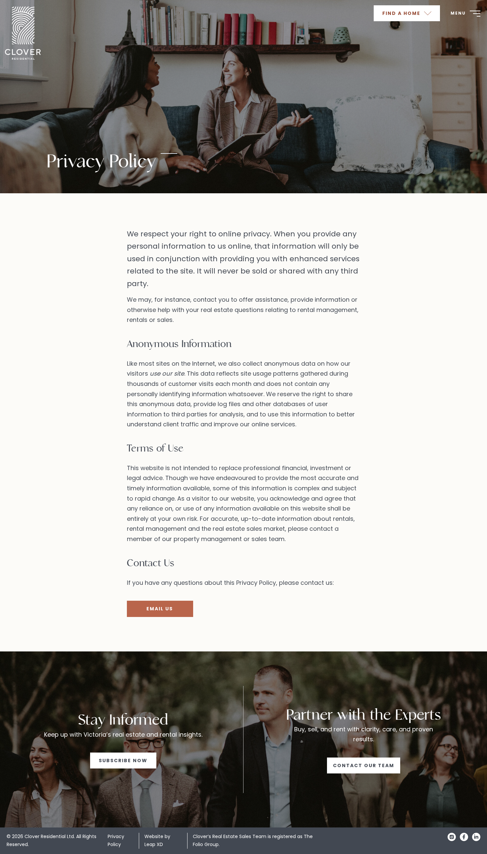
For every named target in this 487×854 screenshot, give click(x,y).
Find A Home (402, 13)
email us (159, 608)
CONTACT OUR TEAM (363, 765)
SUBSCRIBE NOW (123, 760)
